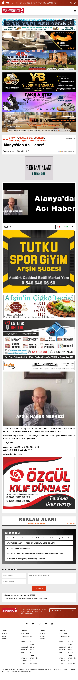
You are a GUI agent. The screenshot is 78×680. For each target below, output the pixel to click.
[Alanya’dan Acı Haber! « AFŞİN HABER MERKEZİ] (13, 10)
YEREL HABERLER (37, 140)
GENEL (22, 138)
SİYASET (4, 636)
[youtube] (46, 624)
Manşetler (14, 140)
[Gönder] (73, 610)
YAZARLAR (33, 663)
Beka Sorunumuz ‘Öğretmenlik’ (18, 548)
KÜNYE (4, 639)
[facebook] (27, 624)
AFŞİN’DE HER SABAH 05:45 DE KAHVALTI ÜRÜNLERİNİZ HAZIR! (31, 543)
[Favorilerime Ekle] (72, 227)
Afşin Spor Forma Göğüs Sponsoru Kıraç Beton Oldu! (27, 559)
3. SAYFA (13, 138)
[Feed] (52, 624)
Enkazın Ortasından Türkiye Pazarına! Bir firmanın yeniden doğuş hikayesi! (35, 553)
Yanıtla (32, 595)
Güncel (30, 138)
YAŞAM (23, 663)
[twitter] (33, 624)
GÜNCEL (4, 633)
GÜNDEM (39, 138)
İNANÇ (23, 652)
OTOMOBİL (33, 658)
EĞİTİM (4, 631)
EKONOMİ (24, 631)
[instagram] (39, 624)
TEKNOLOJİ (24, 661)
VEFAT (32, 661)
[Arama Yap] (70, 2)
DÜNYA (32, 647)
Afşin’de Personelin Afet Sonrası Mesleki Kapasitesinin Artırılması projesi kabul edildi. (39, 538)
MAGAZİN (24, 658)
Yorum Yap (39, 588)
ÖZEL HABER (25, 633)
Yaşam (23, 140)
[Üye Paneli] (74, 2)
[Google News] (66, 151)
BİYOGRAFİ (24, 647)
